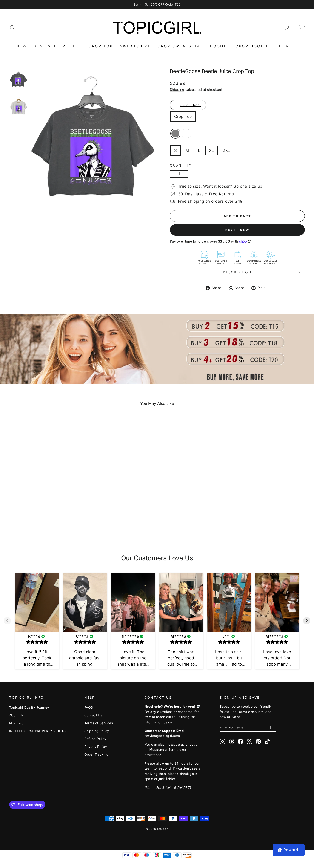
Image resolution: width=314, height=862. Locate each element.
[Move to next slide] (306, 621)
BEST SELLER (50, 46)
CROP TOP (100, 46)
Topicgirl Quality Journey (29, 707)
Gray (175, 133)
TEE (77, 46)
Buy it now (237, 230)
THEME (285, 46)
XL (211, 150)
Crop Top (183, 116)
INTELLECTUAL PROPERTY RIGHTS (37, 731)
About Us (16, 715)
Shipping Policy (96, 731)
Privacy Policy (95, 746)
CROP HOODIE (252, 46)
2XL (226, 150)
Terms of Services (98, 723)
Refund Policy (95, 739)
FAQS (88, 707)
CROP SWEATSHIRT (180, 46)
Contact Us (93, 715)
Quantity (180, 165)
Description (237, 272)
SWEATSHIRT (135, 46)
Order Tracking (96, 754)
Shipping (177, 89)
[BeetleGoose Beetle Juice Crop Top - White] (47, 527)
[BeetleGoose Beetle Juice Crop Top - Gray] (41, 527)
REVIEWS (16, 723)
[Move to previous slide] (7, 621)
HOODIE (219, 46)
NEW (21, 46)
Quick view (44, 504)
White (186, 133)
